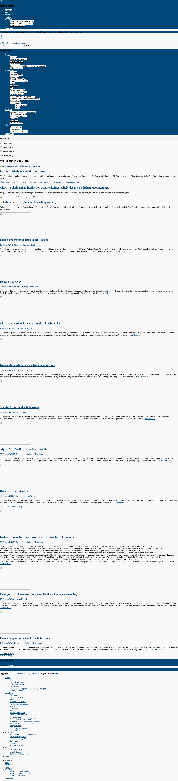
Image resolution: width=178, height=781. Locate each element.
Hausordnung (15, 64)
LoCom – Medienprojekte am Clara (22, 170)
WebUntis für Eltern (17, 26)
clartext (6, 506)
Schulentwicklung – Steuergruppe (23, 112)
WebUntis (8, 19)
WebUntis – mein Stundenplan (21, 23)
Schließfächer (15, 101)
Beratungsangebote (17, 94)
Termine (8, 15)
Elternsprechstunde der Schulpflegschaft (25, 239)
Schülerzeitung (16, 506)
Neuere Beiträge (7, 656)
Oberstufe (13, 72)
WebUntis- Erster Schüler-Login (22, 21)
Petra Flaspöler (26, 329)
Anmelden (9, 28)
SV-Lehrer (14, 118)
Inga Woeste (31, 496)
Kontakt (8, 17)
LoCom (17, 107)
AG (1, 506)
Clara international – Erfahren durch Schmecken (30, 323)
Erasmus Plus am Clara (18, 92)
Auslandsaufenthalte (17, 90)
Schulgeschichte (16, 127)
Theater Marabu (21, 105)
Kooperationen (15, 103)
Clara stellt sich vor (17, 62)
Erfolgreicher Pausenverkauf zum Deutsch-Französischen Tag (38, 594)
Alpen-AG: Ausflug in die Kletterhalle (23, 449)
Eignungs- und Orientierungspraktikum (25, 99)
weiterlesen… (123, 251)
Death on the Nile (11, 281)
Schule (7, 55)
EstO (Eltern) (10, 134)
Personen (13, 57)
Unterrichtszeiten (16, 75)
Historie (8, 125)
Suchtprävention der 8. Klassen (19, 407)
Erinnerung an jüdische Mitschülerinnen (25, 638)
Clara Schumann (16, 129)
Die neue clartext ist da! (15, 490)
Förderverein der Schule (19, 81)
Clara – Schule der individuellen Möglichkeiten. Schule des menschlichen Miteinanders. (54, 187)
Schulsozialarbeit (16, 123)
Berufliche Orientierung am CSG (22, 97)
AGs (11, 88)
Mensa (12, 83)
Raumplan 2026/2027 (18, 79)
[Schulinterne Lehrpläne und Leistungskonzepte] (24, 197)
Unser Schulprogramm (18, 59)
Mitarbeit (8, 110)
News (7, 13)
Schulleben (9, 70)
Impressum (9, 665)
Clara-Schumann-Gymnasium (26, 673)
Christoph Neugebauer (31, 245)
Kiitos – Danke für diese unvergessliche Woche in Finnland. (37, 536)
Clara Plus (14, 86)
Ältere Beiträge (7, 654)
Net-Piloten (14, 121)
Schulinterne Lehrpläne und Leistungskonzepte (28, 66)
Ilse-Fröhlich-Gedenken (19, 131)
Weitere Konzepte (16, 68)
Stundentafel (14, 77)
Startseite (8, 10)
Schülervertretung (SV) (18, 116)
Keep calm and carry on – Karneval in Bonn (27, 365)
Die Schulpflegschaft (18, 114)
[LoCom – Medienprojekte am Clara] (20, 166)
